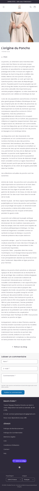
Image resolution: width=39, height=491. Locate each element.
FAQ (5, 453)
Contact (6, 449)
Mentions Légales (9, 437)
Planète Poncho (11, 485)
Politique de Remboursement (14, 428)
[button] (4, 7)
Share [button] (5, 57)
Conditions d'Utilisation (11, 445)
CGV (5, 441)
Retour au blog (20, 347)
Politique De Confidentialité (13, 433)
